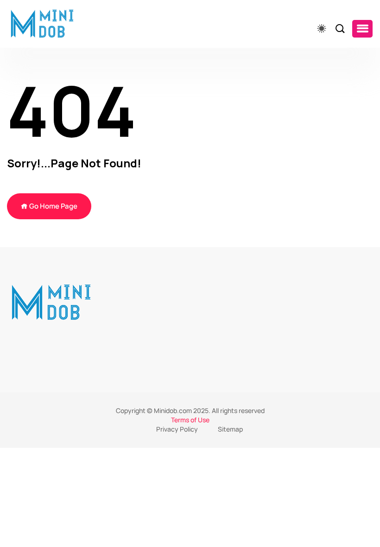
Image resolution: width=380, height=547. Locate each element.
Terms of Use (190, 419)
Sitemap (230, 429)
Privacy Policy (177, 429)
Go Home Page (52, 206)
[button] (362, 29)
